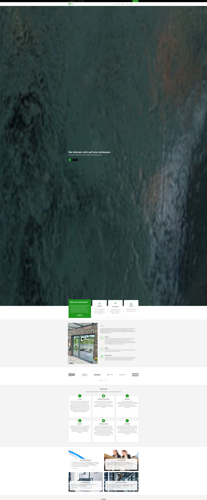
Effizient (106, 348)
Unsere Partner (121, 460)
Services (122, 4)
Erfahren (107, 337)
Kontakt (137, 4)
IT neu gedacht (86, 482)
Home (114, 4)
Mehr (79, 315)
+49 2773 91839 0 (81, 1)
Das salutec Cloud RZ (85, 460)
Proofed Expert (108, 355)
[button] (99, 380)
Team (127, 4)
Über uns (118, 4)
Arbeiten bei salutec (121, 482)
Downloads (135, 1)
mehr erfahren (74, 468)
